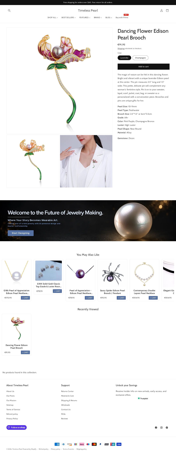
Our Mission (11, 400)
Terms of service (68, 449)
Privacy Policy (12, 418)
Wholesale (65, 405)
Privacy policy (55, 449)
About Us (10, 391)
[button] (9, 10)
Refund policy (12, 414)
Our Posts (10, 396)
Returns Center (67, 391)
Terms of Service (13, 409)
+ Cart (25, 298)
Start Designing (21, 233)
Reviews (64, 418)
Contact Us (66, 409)
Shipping (121, 48)
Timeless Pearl (17, 449)
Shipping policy (82, 449)
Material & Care (67, 396)
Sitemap (9, 405)
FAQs (63, 414)
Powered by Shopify (29, 449)
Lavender (124, 58)
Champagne (140, 58)
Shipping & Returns (69, 400)
